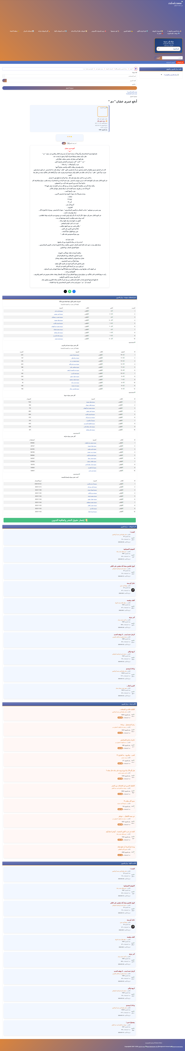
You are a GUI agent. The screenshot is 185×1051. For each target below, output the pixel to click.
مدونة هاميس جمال (74, 389)
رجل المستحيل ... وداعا (128, 725)
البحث (158, 58)
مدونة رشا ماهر (75, 358)
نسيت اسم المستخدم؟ (131, 93)
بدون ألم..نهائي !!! (129, 801)
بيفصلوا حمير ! (130, 1022)
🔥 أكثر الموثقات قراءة (44, 31)
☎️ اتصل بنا (160, 33)
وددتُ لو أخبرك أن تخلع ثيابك (126, 847)
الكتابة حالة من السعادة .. (127, 709)
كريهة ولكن (131, 652)
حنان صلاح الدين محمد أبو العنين (119, 534)
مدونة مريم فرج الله (74, 364)
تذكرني (133, 84)
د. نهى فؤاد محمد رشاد (121, 551)
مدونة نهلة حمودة (58, 320)
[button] (169, 49)
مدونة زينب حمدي (91, 452)
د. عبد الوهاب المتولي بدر (121, 742)
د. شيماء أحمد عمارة (122, 803)
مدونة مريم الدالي (92, 493)
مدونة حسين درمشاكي (57, 317)
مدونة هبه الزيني (75, 373)
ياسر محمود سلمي (122, 773)
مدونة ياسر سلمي (90, 411)
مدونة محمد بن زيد (74, 361)
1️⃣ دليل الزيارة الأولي (142, 31)
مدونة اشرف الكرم (58, 323)
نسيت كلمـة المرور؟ (132, 92)
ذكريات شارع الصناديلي (128, 740)
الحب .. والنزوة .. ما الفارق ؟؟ (126, 755)
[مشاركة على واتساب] (69, 291)
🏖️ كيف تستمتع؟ (115, 31)
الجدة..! (132, 532)
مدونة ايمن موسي (58, 314)
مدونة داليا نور (93, 508)
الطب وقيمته (131, 600)
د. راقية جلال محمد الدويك (121, 603)
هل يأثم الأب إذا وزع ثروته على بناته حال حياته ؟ (120, 770)
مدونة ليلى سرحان (92, 487)
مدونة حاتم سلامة (58, 332)
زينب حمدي (124, 757)
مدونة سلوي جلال (101, 121)
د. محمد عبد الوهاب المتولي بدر (119, 727)
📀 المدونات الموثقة (157, 31)
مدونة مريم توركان (90, 417)
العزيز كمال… (130, 686)
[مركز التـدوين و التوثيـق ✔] (162, 74)
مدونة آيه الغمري (91, 420)
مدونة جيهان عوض (74, 376)
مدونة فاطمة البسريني (89, 423)
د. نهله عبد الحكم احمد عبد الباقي (119, 788)
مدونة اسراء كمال (92, 511)
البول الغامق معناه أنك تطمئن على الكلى (122, 566)
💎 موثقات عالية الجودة (174, 33)
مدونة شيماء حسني (74, 355)
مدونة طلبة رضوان (90, 405)
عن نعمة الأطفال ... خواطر (127, 816)
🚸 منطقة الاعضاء (14, 31)
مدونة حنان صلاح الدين (89, 426)
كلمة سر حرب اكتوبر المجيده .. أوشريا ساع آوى (120, 832)
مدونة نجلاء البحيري (58, 335)
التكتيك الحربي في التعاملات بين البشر (123, 786)
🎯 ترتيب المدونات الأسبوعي (99, 31)
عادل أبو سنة (131, 583)
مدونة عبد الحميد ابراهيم (73, 370)
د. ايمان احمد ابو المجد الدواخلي (119, 568)
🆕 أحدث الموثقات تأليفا (60, 31)
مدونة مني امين (92, 470)
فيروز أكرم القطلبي (122, 849)
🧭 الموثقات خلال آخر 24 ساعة (79, 31)
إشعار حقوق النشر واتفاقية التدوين (68, 520)
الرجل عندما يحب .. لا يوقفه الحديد (124, 634)
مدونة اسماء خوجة (92, 490)
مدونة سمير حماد (92, 458)
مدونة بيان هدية (75, 385)
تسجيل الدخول (69, 88)
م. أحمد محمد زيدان (122, 620)
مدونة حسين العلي (92, 505)
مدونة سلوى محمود (74, 379)
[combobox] (172, 57)
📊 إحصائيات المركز (29, 31)
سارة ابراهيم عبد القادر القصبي (120, 637)
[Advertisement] (92, 18)
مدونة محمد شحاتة (58, 329)
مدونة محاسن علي (74, 367)
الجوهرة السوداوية (129, 549)
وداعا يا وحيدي (130, 669)
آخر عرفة (132, 617)
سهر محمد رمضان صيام (121, 688)
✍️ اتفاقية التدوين (128, 31)
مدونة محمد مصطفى (92, 502)
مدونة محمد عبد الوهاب (57, 326)
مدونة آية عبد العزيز (92, 484)
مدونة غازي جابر (59, 311)
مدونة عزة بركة (75, 382)
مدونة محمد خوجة (92, 496)
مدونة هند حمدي (59, 338)
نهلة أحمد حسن (123, 585)
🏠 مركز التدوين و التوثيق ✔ (174, 31)
